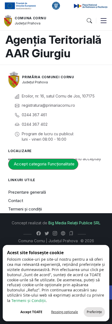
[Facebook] (39, 233)
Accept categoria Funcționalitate (44, 163)
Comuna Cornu (30, 18)
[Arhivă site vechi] (72, 233)
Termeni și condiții (25, 209)
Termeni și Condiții (28, 300)
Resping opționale (64, 312)
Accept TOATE (31, 312)
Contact (15, 200)
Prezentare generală (27, 192)
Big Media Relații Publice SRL (74, 223)
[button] (89, 21)
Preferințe (94, 312)
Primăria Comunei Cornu (48, 77)
